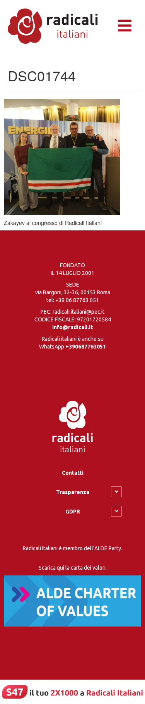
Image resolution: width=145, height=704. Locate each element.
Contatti (73, 473)
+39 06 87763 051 (77, 300)
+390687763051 (85, 346)
